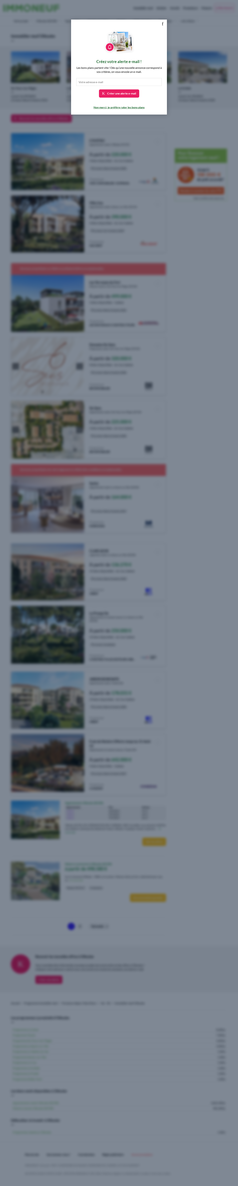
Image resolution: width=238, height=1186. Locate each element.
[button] (162, 24)
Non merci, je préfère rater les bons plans (119, 107)
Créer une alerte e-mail (121, 93)
